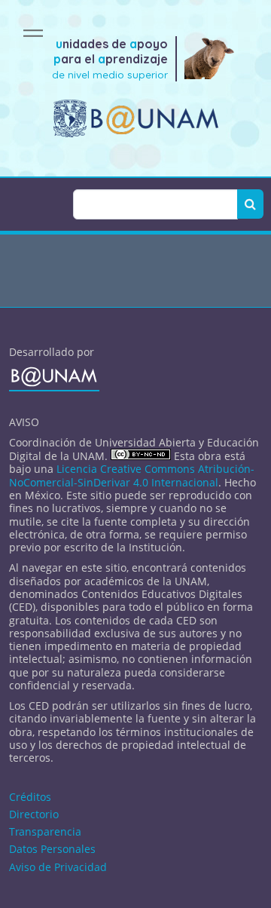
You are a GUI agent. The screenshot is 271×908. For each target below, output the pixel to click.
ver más (136, 285)
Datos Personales (52, 849)
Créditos (30, 797)
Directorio (34, 814)
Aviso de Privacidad (58, 867)
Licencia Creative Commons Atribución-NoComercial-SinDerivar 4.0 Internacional (131, 475)
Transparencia (45, 831)
